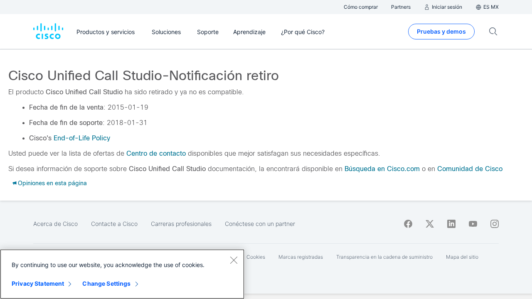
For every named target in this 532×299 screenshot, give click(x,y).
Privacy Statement (38, 283)
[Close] (233, 260)
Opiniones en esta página (52, 183)
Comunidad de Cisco (469, 168)
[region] (122, 274)
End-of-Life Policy (82, 138)
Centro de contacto (156, 153)
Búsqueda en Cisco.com (382, 168)
